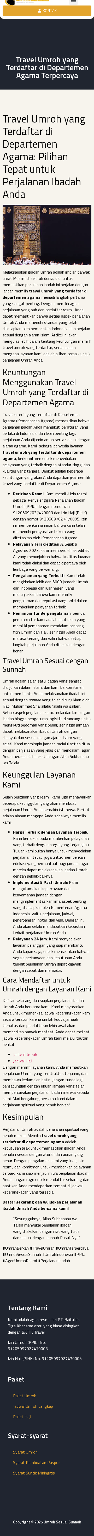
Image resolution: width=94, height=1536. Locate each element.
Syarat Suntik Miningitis (34, 1473)
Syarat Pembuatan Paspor (36, 1462)
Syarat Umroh (25, 1452)
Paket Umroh (24, 1396)
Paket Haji (22, 1416)
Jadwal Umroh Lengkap (33, 1406)
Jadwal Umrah (25, 1054)
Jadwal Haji (22, 1061)
